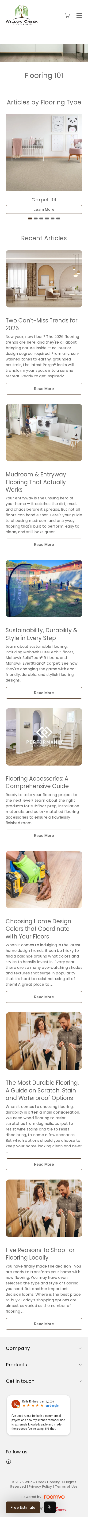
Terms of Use (66, 1486)
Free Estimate (23, 1507)
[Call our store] (50, 1507)
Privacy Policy (40, 1486)
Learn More (44, 209)
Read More (44, 388)
